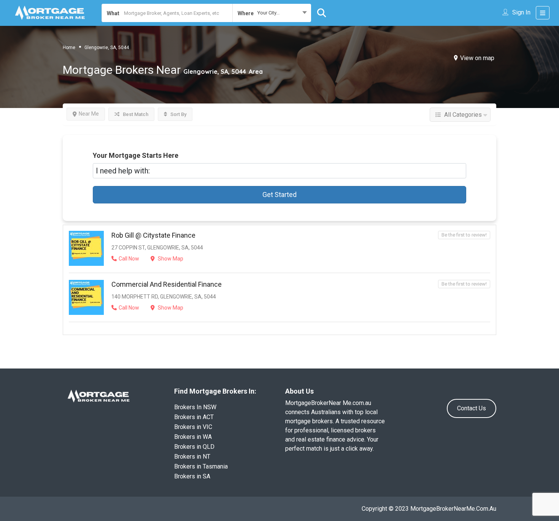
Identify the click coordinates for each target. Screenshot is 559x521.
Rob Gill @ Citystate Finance (153, 235)
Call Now (129, 259)
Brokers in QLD (194, 446)
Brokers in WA (193, 436)
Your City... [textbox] (268, 13)
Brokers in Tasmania (201, 466)
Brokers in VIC (193, 426)
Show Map (170, 259)
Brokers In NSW (195, 407)
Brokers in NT (192, 456)
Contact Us (471, 408)
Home (69, 47)
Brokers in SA (192, 476)
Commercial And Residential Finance (166, 284)
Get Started (279, 195)
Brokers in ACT (194, 417)
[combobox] (272, 13)
